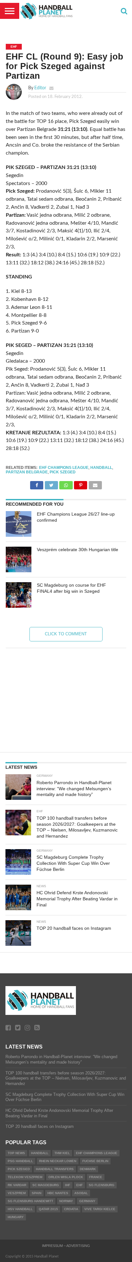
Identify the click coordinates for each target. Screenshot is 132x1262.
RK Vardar (17, 1185)
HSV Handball (20, 1209)
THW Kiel (62, 1153)
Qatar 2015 (48, 1209)
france (95, 1177)
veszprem (17, 1193)
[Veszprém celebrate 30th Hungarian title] (18, 559)
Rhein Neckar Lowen (57, 1161)
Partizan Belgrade (27, 472)
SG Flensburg (101, 1185)
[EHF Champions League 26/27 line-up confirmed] (18, 524)
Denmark (88, 1169)
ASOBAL (81, 1193)
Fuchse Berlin (95, 1161)
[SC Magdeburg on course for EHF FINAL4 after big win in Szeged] (18, 595)
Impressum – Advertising (66, 1246)
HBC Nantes (57, 1193)
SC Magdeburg (45, 1185)
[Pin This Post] (80, 483)
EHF (79, 1185)
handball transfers (55, 1169)
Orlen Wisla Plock (65, 1177)
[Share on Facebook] (36, 483)
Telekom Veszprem (25, 1177)
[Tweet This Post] (51, 483)
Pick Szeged (63, 472)
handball (101, 467)
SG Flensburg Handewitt (30, 1201)
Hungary (16, 1217)
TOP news (16, 1153)
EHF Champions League (63, 467)
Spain (36, 1193)
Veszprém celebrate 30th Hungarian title (77, 549)
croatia (71, 1209)
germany (87, 1201)
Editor (40, 87)
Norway (66, 1201)
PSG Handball (20, 1161)
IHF (67, 1185)
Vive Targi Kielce (99, 1209)
